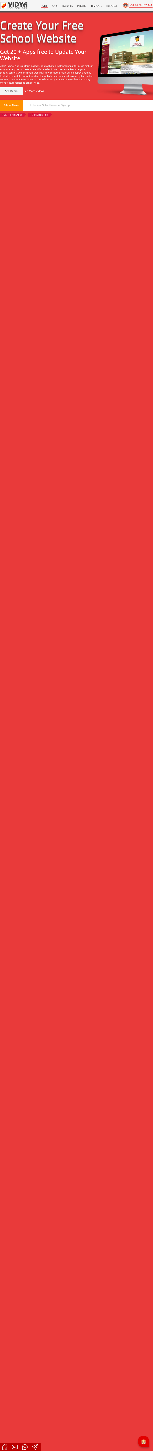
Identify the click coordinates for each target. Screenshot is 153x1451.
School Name (11, 105)
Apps (54, 5)
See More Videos (34, 91)
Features (67, 5)
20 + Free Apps (13, 114)
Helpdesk (112, 5)
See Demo (11, 91)
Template (96, 5)
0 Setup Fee (40, 114)
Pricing (81, 5)
